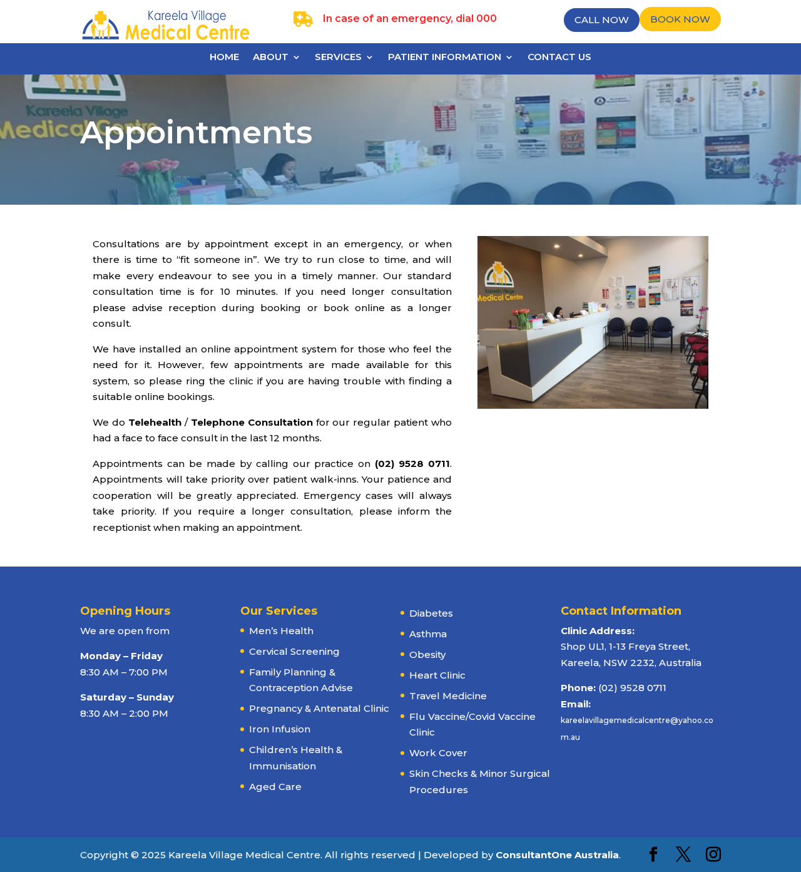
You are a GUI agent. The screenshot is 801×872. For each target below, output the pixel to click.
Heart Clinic (437, 675)
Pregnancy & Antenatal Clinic (319, 708)
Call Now (601, 20)
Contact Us (559, 58)
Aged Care (275, 786)
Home (224, 58)
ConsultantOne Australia (557, 855)
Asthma (428, 634)
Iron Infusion (279, 729)
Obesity (427, 654)
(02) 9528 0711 (632, 688)
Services (338, 58)
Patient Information (444, 58)
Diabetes (431, 613)
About (270, 58)
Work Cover (438, 753)
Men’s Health (281, 631)
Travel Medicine (448, 696)
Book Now (680, 19)
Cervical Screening (294, 651)
